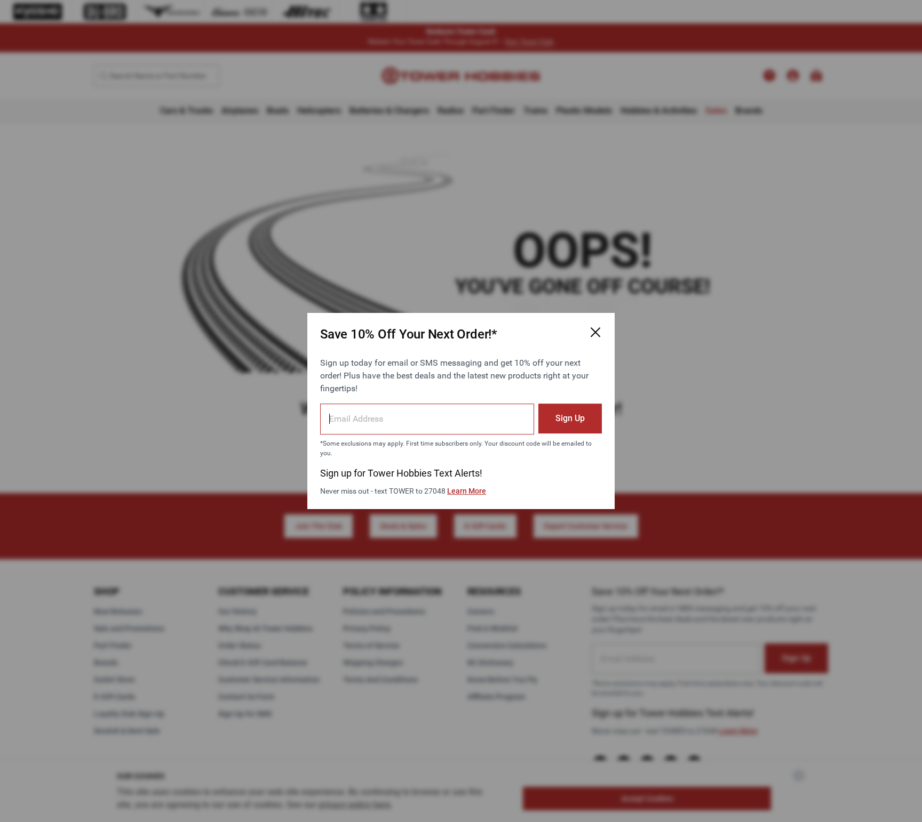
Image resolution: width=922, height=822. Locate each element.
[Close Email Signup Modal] (595, 332)
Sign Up (570, 418)
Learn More (466, 491)
